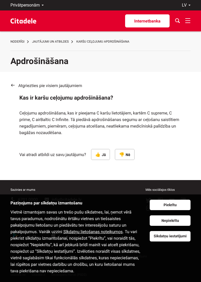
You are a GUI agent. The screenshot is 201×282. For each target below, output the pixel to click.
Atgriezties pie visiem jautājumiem (50, 85)
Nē (128, 155)
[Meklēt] (177, 21)
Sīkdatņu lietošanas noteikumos (93, 231)
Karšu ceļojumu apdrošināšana (102, 41)
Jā (104, 155)
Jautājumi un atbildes (50, 41)
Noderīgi (17, 41)
